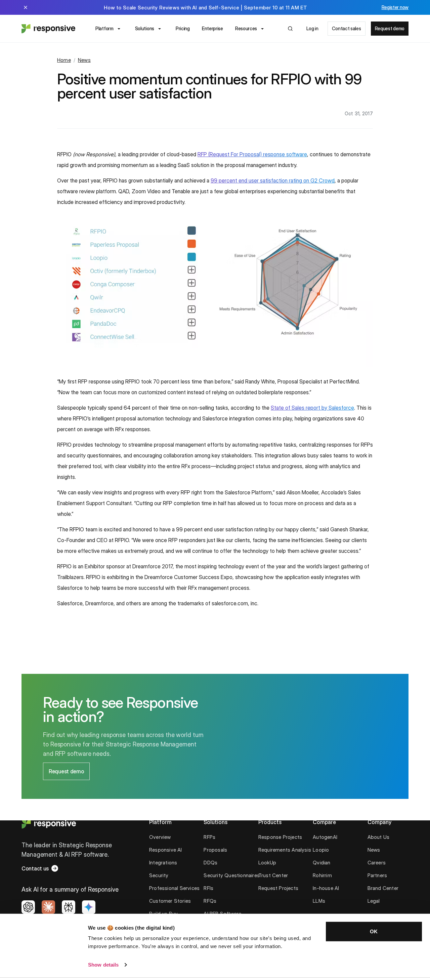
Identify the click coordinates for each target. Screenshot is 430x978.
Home (64, 60)
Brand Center (383, 888)
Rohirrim (322, 875)
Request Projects (278, 888)
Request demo (389, 28)
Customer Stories (170, 901)
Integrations (163, 862)
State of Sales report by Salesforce (312, 407)
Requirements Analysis (284, 850)
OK (374, 931)
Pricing (183, 28)
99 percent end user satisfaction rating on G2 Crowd (273, 180)
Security (159, 875)
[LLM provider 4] (88, 907)
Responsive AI (165, 850)
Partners (377, 875)
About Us (379, 837)
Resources (246, 28)
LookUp (267, 862)
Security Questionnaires (232, 875)
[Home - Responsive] (48, 29)
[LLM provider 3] (68, 907)
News (84, 60)
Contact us (35, 868)
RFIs (208, 888)
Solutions (144, 28)
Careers (377, 862)
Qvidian (321, 862)
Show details (103, 965)
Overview (160, 837)
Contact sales (346, 28)
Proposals (215, 850)
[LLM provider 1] (28, 907)
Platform (104, 28)
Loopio (321, 850)
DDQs (210, 862)
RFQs (210, 901)
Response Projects (280, 837)
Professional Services (174, 888)
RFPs (209, 837)
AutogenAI (325, 837)
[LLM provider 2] (48, 907)
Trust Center (273, 875)
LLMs (319, 901)
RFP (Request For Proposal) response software (252, 154)
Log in (312, 28)
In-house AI (326, 888)
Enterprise (212, 28)
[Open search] (290, 28)
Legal (374, 901)
